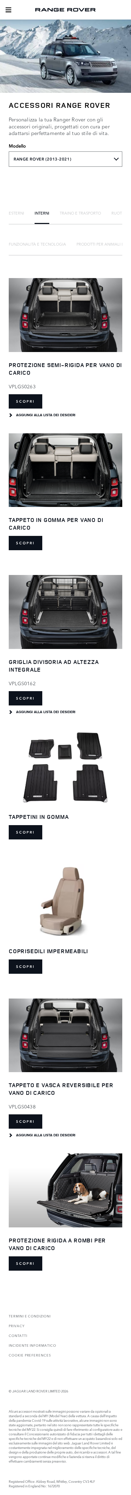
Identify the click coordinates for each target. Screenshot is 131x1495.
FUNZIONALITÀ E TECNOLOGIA (37, 244)
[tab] (16, 213)
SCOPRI (25, 401)
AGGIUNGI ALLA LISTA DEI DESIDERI (45, 415)
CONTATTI (18, 1335)
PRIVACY (17, 1325)
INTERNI (42, 213)
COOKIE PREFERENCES (30, 1355)
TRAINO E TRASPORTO (80, 213)
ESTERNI (16, 213)
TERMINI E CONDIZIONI (30, 1316)
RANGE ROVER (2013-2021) (42, 159)
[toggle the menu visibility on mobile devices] (8, 10)
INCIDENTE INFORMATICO (32, 1345)
